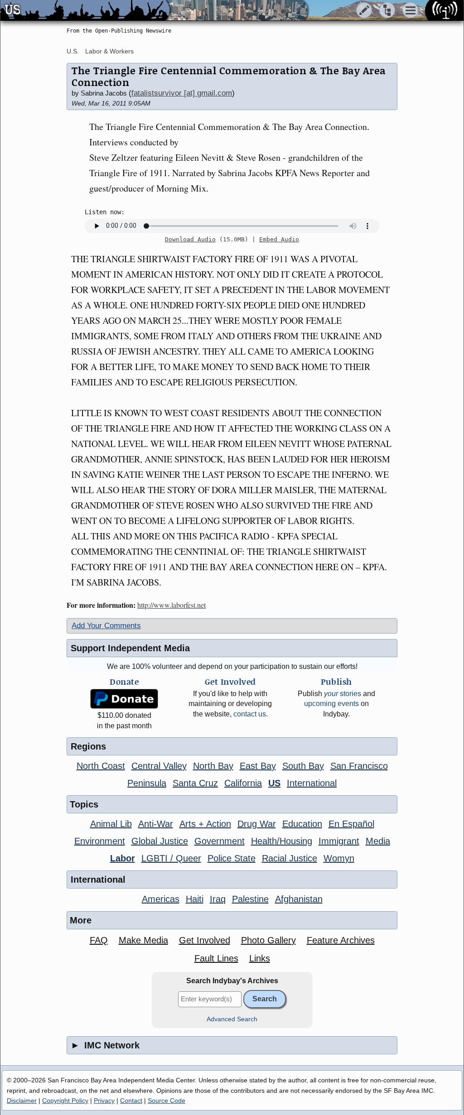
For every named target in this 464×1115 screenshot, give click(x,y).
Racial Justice (289, 858)
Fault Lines (216, 958)
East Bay (258, 766)
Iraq (218, 899)
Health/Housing (281, 841)
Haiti (194, 899)
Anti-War (155, 824)
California (243, 783)
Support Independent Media (130, 648)
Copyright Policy (65, 1100)
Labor (122, 858)
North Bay (213, 766)
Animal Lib (111, 824)
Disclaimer (22, 1100)
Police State (232, 858)
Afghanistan (299, 899)
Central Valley (159, 766)
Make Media (143, 940)
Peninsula (146, 783)
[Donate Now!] (124, 699)
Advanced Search (232, 1019)
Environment (99, 841)
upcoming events (331, 703)
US (274, 783)
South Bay (303, 766)
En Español (351, 824)
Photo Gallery (268, 940)
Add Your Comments (106, 625)
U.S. (73, 51)
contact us (249, 714)
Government (219, 841)
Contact (131, 1100)
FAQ (99, 940)
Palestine (250, 899)
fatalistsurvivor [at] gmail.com (181, 93)
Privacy (104, 1100)
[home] (84, 11)
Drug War (256, 824)
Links (259, 958)
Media (378, 841)
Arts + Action (205, 824)
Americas (160, 899)
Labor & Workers (109, 51)
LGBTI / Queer (171, 858)
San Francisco (359, 766)
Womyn (339, 858)
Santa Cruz (195, 783)
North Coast (101, 766)
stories (342, 693)
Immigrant (339, 841)
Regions (88, 746)
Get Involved (204, 940)
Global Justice (159, 841)
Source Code (166, 1100)
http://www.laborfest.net (171, 605)
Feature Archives (341, 940)
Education (302, 824)
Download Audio (190, 239)
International (312, 783)
